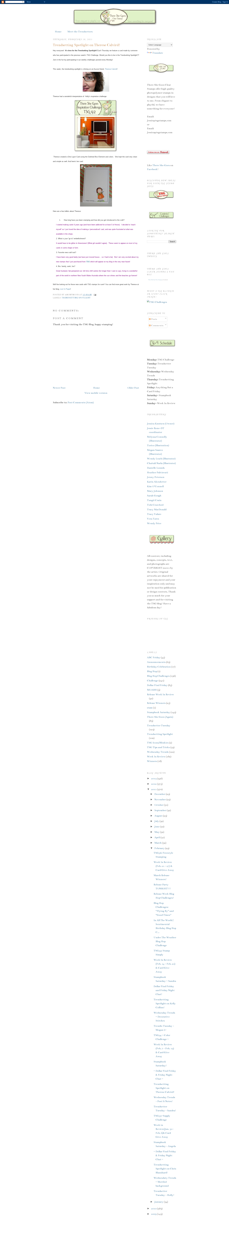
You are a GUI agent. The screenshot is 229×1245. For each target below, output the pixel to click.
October (159, 804)
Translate (157, 52)
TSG (88, 262)
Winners (152, 761)
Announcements (156, 662)
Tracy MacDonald (156, 509)
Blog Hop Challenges (158, 675)
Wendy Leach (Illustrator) (161, 458)
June (157, 826)
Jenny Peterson (155, 477)
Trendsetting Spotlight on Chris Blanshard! (165, 1168)
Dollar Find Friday (157, 685)
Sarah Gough (154, 495)
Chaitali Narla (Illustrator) (161, 463)
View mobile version (96, 392)
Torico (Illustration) (158, 445)
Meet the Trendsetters (80, 31)
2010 (154, 1208)
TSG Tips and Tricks (158, 747)
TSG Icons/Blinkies (158, 742)
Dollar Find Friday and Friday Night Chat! (164, 990)
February (159, 848)
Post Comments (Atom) (81, 402)
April (157, 837)
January (159, 1201)
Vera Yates (153, 518)
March (158, 842)
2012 (154, 783)
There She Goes (161, 165)
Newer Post (59, 387)
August (158, 815)
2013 (154, 778)
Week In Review (156, 756)
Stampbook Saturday (158, 712)
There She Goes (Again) (160, 716)
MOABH (152, 689)
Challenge (152, 680)
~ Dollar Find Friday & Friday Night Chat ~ (165, 1074)
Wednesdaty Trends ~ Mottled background (165, 1181)
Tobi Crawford (155, 504)
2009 (154, 1213)
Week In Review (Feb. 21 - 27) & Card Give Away (164, 866)
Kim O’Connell (155, 486)
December (160, 794)
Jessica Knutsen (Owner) (160, 423)
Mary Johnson (155, 491)
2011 (154, 789)
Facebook (152, 169)
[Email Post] (94, 294)
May (157, 832)
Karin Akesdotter (156, 481)
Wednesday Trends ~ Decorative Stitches (164, 1016)
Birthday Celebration (159, 666)
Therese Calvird (111, 69)
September (160, 810)
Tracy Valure (154, 514)
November (160, 799)
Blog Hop (152, 671)
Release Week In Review (160, 694)
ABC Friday (153, 657)
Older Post (133, 387)
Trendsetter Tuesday (158, 725)
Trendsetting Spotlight (76, 297)
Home (58, 31)
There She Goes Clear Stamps (155, 279)
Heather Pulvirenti (157, 472)
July (156, 821)
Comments (157, 325)
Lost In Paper (65, 289)
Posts (154, 319)
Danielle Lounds (156, 467)
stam (149, 707)
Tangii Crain (154, 500)
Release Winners (156, 703)
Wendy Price (154, 523)
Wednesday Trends (157, 751)
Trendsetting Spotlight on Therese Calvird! (86, 45)
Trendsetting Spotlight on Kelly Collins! (165, 1003)
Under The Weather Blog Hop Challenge (165, 941)
